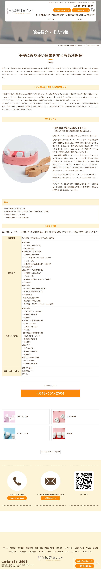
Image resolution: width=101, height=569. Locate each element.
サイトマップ (88, 552)
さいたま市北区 (47, 452)
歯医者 (57, 452)
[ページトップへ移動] (98, 564)
